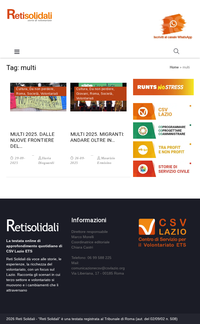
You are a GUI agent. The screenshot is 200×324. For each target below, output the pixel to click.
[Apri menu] (17, 52)
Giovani (82, 94)
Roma (20, 94)
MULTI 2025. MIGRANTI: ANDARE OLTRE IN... (97, 137)
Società (33, 94)
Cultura (22, 89)
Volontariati (49, 94)
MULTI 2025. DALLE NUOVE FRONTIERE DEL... (32, 140)
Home (174, 67)
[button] (176, 52)
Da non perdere (41, 89)
